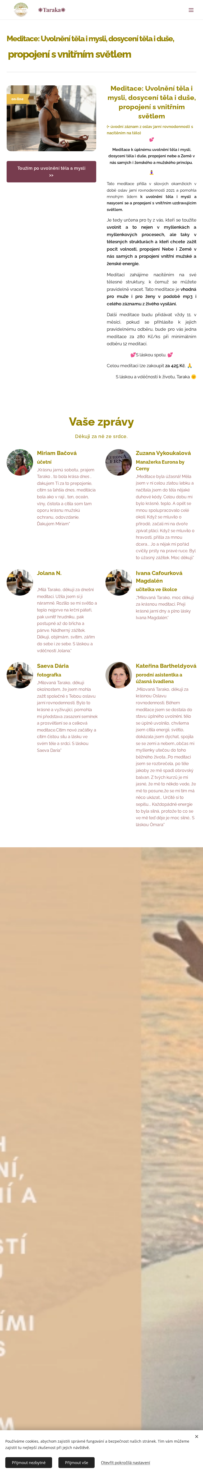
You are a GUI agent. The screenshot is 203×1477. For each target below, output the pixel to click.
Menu (191, 9)
